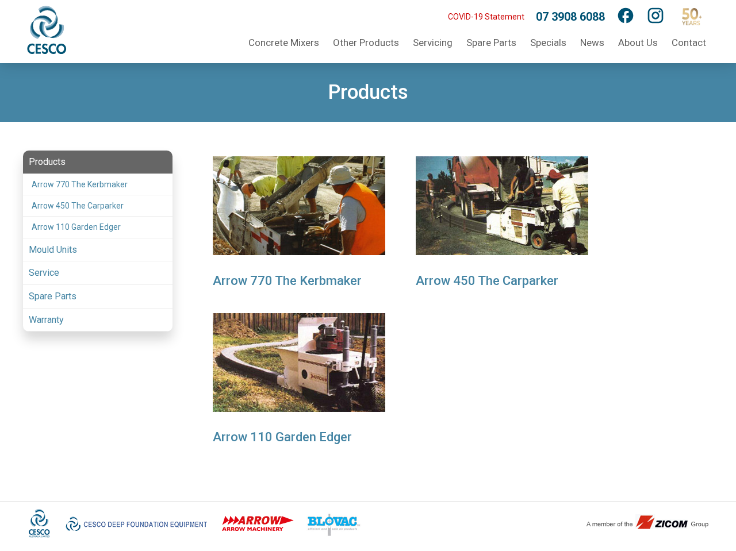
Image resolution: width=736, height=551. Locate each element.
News (592, 42)
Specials (548, 42)
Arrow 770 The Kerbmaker (80, 184)
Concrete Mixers (283, 42)
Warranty (46, 319)
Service (44, 272)
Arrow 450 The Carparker (78, 205)
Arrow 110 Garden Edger (76, 227)
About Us (638, 42)
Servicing (433, 42)
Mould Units (53, 249)
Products (47, 161)
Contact (689, 42)
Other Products (366, 42)
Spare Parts (491, 42)
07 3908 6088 (570, 17)
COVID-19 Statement (486, 16)
